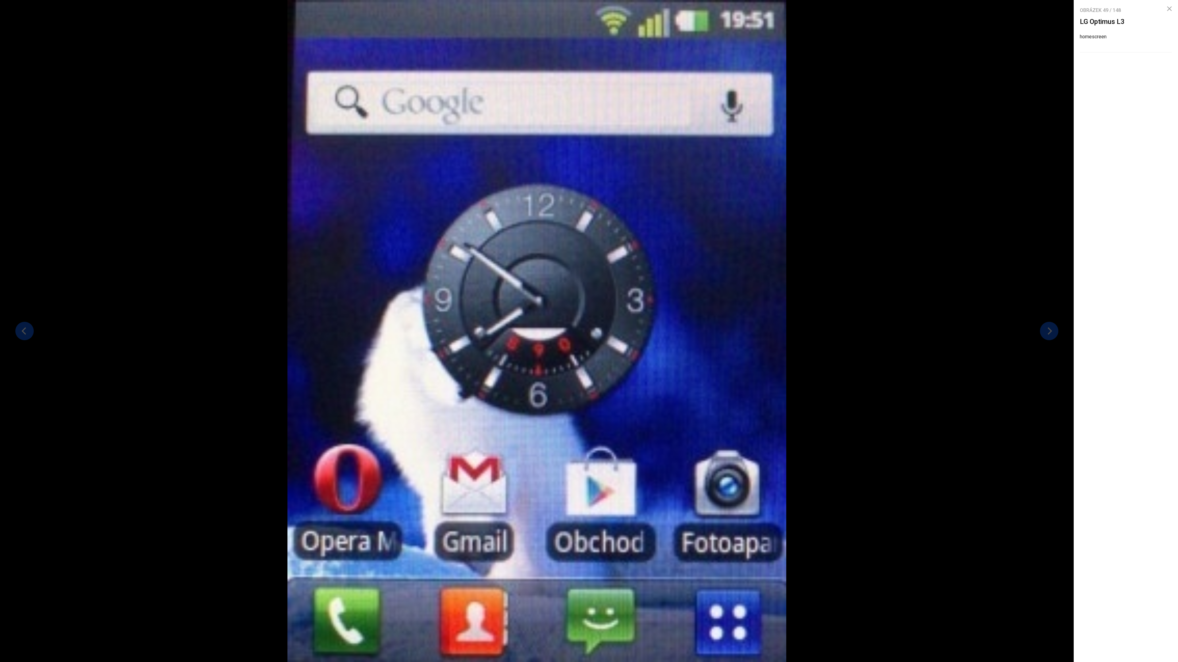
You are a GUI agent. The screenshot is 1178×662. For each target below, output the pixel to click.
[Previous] (24, 331)
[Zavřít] (1169, 9)
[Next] (1049, 331)
